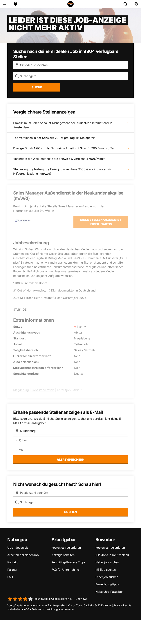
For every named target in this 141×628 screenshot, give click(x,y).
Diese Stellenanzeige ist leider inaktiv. (100, 222)
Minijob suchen (105, 569)
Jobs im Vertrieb (43, 390)
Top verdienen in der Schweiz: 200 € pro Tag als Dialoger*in (54, 138)
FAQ (10, 577)
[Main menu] (4, 4)
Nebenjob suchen (107, 562)
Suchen (70, 512)
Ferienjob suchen (106, 577)
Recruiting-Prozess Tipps (68, 562)
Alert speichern (70, 459)
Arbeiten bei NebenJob (23, 555)
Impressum (67, 609)
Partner (12, 569)
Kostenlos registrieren (66, 547)
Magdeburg (21, 390)
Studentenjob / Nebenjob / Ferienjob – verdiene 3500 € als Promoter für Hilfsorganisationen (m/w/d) (62, 171)
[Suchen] (126, 4)
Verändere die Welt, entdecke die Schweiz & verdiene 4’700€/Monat (59, 159)
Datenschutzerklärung (45, 609)
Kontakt (12, 562)
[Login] (136, 4)
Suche (37, 87)
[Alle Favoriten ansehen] (15, 4)
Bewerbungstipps (107, 584)
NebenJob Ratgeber (109, 591)
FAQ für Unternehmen (65, 569)
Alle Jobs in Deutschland (112, 555)
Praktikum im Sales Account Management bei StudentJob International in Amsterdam (62, 125)
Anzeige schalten (63, 555)
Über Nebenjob (17, 547)
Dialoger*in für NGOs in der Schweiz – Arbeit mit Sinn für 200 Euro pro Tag (64, 148)
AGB (26, 609)
